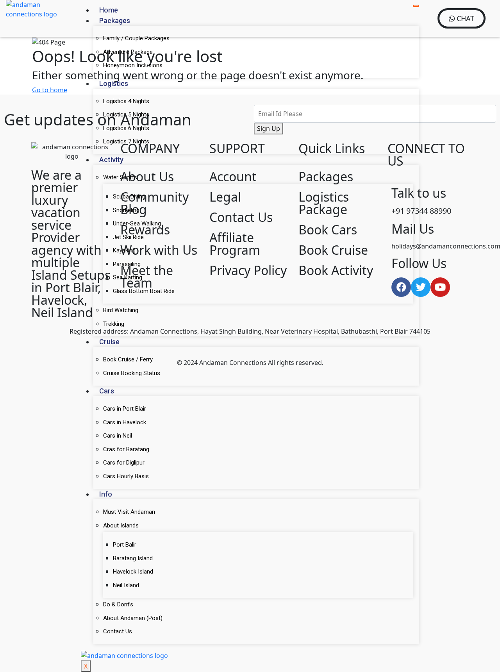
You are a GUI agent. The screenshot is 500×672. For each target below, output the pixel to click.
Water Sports (120, 177)
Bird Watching (120, 310)
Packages (114, 20)
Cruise (109, 342)
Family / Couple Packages (136, 38)
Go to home (49, 90)
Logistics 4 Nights (126, 101)
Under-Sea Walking (137, 223)
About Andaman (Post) (132, 618)
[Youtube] (440, 287)
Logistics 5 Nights (126, 114)
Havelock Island (133, 571)
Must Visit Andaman (129, 511)
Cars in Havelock (124, 422)
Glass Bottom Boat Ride (144, 291)
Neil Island (126, 585)
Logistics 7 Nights (126, 141)
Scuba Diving (129, 196)
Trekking (113, 323)
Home (108, 10)
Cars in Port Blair (124, 408)
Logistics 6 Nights (126, 128)
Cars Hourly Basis (126, 476)
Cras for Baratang (126, 449)
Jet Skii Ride (128, 237)
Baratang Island (133, 558)
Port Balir (124, 544)
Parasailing (127, 264)
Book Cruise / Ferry (128, 359)
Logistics (113, 83)
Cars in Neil (117, 435)
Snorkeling (126, 210)
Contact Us (117, 631)
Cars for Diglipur (124, 462)
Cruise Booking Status (131, 373)
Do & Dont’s (118, 604)
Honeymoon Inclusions (132, 65)
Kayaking (124, 250)
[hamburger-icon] (416, 6)
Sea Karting (127, 277)
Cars (106, 391)
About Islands (121, 525)
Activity (111, 159)
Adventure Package (128, 51)
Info (105, 494)
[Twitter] (420, 287)
